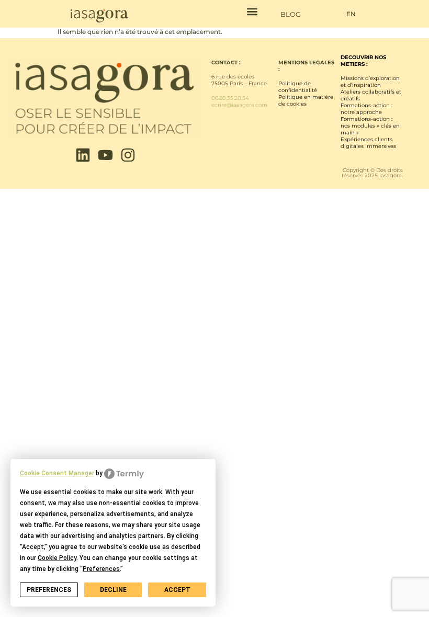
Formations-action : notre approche (366, 109)
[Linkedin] (83, 155)
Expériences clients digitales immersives (368, 143)
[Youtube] (105, 155)
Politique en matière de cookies (305, 100)
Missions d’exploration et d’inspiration (370, 81)
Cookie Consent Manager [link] (57, 473)
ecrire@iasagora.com (239, 104)
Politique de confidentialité (297, 87)
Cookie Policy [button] (57, 558)
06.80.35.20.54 (230, 98)
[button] (252, 11)
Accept (177, 589)
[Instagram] (128, 155)
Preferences (49, 589)
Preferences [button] (101, 569)
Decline (113, 589)
